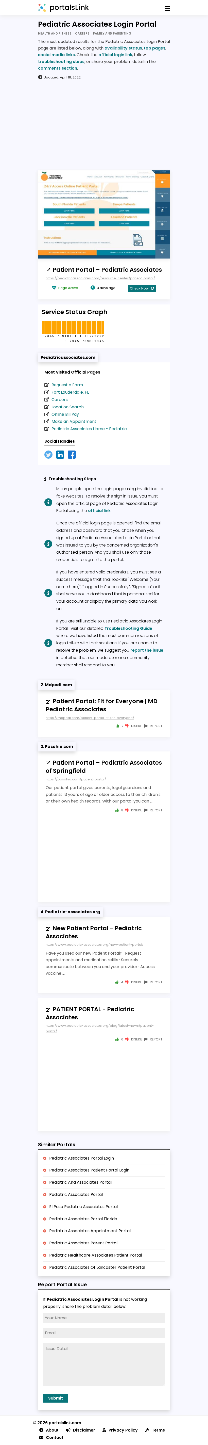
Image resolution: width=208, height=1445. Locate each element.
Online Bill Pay (65, 414)
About (52, 1430)
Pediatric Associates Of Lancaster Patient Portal (97, 1267)
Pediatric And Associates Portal (80, 1182)
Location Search (67, 407)
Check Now (139, 288)
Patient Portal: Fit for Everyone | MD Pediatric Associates (102, 705)
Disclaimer (84, 1430)
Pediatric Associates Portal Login (81, 1158)
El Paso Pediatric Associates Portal (83, 1207)
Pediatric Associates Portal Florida (83, 1219)
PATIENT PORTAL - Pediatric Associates (90, 1013)
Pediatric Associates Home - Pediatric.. (89, 429)
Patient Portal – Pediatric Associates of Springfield (104, 767)
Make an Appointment (73, 421)
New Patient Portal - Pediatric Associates (94, 932)
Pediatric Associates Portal (76, 1194)
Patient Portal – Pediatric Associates (107, 270)
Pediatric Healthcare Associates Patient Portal (95, 1255)
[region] (104, 124)
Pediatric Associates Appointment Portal (90, 1231)
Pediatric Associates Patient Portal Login (89, 1170)
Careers (59, 400)
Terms (158, 1430)
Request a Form (67, 385)
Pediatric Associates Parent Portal (83, 1243)
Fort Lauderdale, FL (70, 392)
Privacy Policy (123, 1430)
